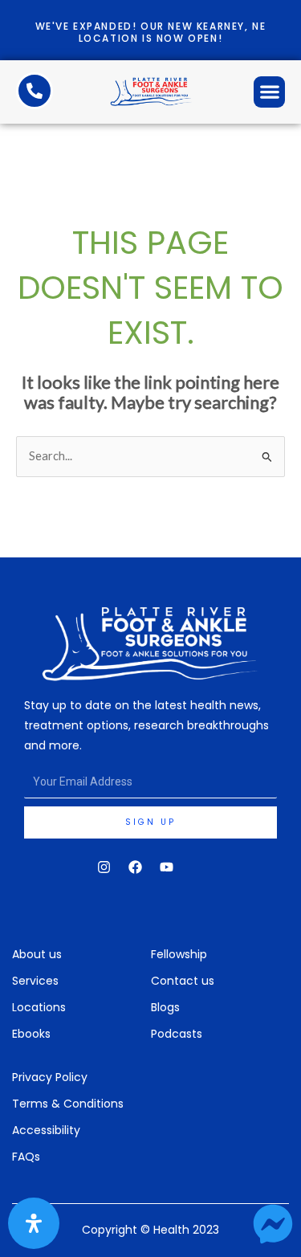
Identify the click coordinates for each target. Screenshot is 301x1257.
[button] (269, 92)
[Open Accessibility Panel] (33, 1223)
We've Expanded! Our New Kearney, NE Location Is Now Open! (150, 32)
